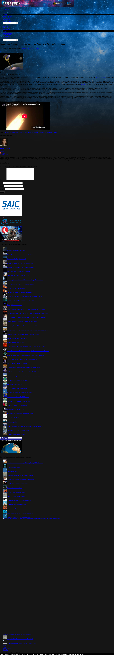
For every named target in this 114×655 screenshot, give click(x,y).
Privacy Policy (7, 648)
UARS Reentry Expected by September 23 (19, 430)
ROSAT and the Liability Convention (17, 388)
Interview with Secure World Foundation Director (20, 413)
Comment (3, 180)
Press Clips (6, 9)
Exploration (6, 19)
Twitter (2, 151)
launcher (30, 132)
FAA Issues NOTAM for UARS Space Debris (19, 401)
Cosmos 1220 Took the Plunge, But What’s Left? (20, 300)
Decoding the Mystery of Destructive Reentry (19, 292)
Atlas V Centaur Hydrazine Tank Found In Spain (20, 254)
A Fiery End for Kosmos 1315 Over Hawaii (18, 271)
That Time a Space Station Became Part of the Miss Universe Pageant (26, 317)
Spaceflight (6, 11)
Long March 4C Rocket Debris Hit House (18, 275)
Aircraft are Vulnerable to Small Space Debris (19, 392)
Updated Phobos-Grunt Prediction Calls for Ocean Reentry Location (25, 355)
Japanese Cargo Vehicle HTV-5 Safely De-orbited (20, 267)
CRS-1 (5, 132)
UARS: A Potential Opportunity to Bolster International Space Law (25, 426)
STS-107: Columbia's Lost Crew (16, 492)
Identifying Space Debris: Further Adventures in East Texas (23, 326)
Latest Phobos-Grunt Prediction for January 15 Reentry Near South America (28, 351)
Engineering (6, 13)
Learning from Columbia (13, 471)
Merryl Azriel (5, 148)
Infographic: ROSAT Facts (14, 384)
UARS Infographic (12, 422)
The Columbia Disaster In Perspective (17, 509)
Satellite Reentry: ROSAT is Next (16, 409)
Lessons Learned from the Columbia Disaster (19, 517)
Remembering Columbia (13, 467)
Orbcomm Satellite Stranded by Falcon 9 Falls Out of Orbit (23, 334)
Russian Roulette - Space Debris (16, 288)
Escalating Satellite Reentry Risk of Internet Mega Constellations (25, 280)
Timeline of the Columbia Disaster (16, 496)
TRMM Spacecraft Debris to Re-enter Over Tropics (21, 284)
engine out (13, 132)
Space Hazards (7, 21)
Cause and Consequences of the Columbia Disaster (21, 513)
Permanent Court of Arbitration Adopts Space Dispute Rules (23, 367)
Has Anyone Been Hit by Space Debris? (18, 405)
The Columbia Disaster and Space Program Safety (21, 479)
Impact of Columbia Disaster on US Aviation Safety (17, 634)
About (4, 645)
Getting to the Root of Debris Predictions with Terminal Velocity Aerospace (27, 313)
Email (1, 154)
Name (1, 183)
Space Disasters (7, 16)
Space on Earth (7, 18)
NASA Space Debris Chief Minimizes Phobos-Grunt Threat (23, 372)
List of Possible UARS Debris (15, 418)
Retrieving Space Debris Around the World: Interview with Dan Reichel (26, 309)
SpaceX (54, 132)
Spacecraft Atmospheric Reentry (30, 48)
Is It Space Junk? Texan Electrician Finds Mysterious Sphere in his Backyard (27, 330)
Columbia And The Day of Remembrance (18, 483)
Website (5, 154)
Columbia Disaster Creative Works (16, 504)
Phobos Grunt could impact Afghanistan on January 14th (22, 359)
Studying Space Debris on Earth (16, 342)
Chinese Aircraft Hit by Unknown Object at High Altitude (22, 321)
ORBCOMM (38, 132)
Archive (5, 647)
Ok (83, 654)
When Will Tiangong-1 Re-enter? (16, 250)
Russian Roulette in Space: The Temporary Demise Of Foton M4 (24, 296)
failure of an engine (101, 77)
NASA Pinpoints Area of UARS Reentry (18, 397)
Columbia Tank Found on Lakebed (16, 434)
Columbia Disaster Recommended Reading (19, 500)
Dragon (83, 84)
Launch (26, 132)
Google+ (4, 153)
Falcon (18, 132)
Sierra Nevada (48, 132)
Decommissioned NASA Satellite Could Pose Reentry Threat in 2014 (26, 346)
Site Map (5, 650)
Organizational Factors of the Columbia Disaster (20, 475)
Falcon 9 (22, 132)
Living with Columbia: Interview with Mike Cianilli (20, 639)
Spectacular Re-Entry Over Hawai (16, 259)
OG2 (34, 132)
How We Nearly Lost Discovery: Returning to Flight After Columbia (25, 463)
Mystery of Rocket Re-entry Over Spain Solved (20, 263)
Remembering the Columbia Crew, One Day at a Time (21, 643)
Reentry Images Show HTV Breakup (17, 338)
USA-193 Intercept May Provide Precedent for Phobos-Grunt (23, 376)
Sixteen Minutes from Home (14, 488)
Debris (5, 14)
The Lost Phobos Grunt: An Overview (17, 363)
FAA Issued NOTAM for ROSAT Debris (17, 380)
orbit (43, 132)
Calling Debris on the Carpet (14, 305)
